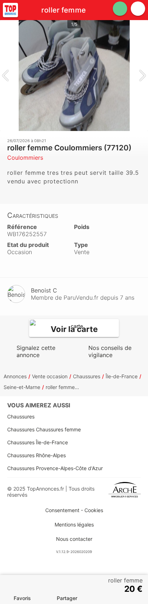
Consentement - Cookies (74, 510)
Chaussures (86, 376)
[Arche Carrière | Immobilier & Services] (124, 491)
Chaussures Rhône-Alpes (36, 455)
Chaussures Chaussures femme (44, 429)
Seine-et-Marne (22, 387)
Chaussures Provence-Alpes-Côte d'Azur (55, 468)
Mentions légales (74, 524)
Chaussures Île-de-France (37, 442)
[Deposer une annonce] (120, 8)
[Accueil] (10, 10)
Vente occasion (50, 376)
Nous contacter (74, 539)
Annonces (15, 376)
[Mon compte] (138, 8)
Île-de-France (122, 376)
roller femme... (62, 387)
